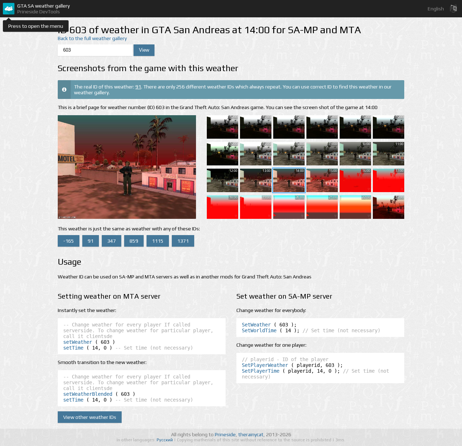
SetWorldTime (259, 330)
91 (138, 87)
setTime (73, 348)
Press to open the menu (35, 26)
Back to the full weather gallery (92, 38)
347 (111, 241)
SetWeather (256, 325)
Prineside (225, 434)
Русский (165, 439)
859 (134, 241)
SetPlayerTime (260, 371)
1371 (183, 241)
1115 (158, 241)
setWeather (77, 342)
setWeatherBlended (87, 394)
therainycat (250, 434)
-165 (68, 241)
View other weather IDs (89, 417)
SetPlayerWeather (265, 365)
